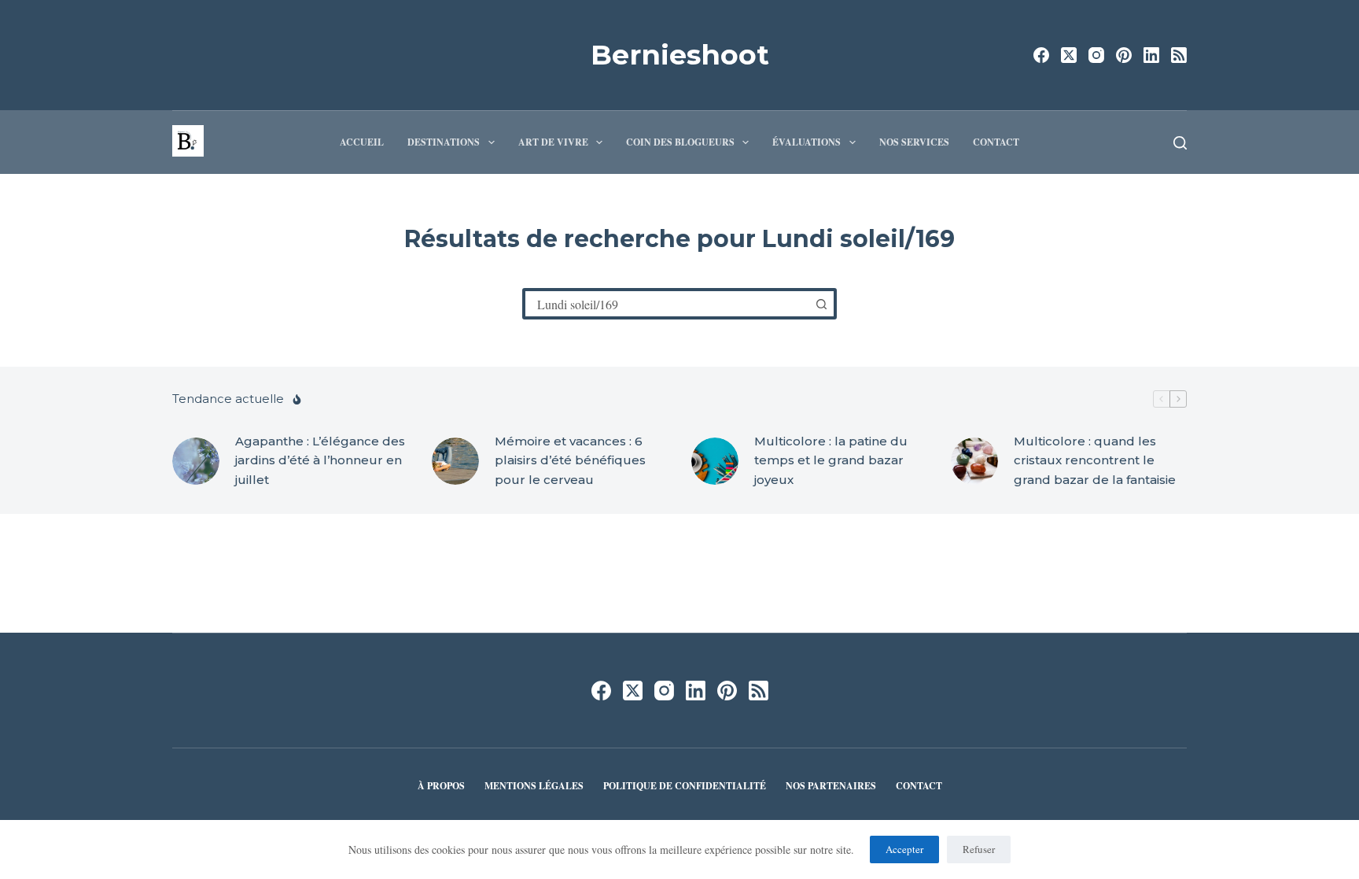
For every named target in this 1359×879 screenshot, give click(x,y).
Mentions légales (534, 786)
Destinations (443, 142)
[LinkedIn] (1151, 55)
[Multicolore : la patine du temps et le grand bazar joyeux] (714, 461)
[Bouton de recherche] (821, 303)
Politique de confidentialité (684, 786)
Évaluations (806, 142)
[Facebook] (1041, 55)
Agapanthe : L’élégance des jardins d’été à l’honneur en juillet (320, 461)
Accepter (904, 849)
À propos (441, 786)
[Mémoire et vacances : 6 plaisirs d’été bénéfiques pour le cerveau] (455, 461)
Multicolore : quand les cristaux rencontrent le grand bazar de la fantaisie (1095, 461)
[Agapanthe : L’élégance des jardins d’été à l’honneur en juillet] (195, 461)
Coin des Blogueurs (680, 142)
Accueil (362, 142)
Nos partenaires (831, 786)
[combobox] (666, 303)
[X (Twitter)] (1069, 55)
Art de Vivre (553, 142)
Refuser (979, 849)
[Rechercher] (1180, 143)
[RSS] (1179, 55)
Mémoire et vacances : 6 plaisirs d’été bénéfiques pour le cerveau (570, 461)
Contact (996, 142)
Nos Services (914, 142)
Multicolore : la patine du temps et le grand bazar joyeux (831, 461)
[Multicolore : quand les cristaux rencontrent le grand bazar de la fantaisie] (974, 461)
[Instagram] (1096, 55)
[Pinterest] (1124, 55)
